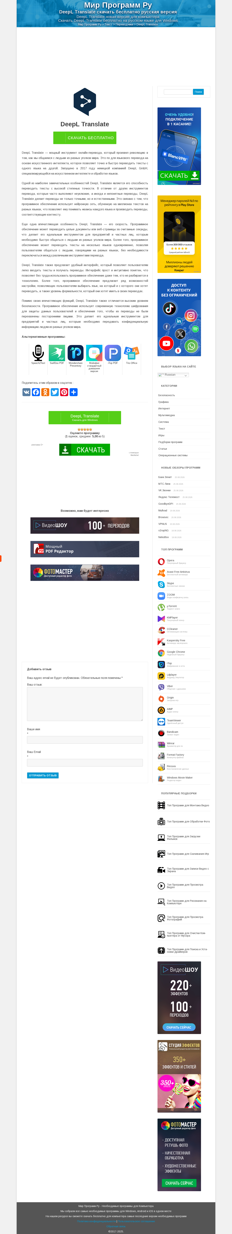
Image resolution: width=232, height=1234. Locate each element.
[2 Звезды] (81, 429)
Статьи (162, 448)
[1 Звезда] (79, 429)
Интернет (164, 408)
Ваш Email (34, 751)
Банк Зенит (165, 477)
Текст (161, 428)
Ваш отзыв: (35, 684)
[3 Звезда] (84, 429)
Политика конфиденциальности (96, 1221)
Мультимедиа (166, 415)
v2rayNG (163, 530)
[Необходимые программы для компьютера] (0, 558)
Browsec (163, 517)
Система (163, 421)
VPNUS (162, 523)
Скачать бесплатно (91, 138)
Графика (163, 402)
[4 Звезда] (87, 429)
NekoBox (163, 537)
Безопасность (166, 395)
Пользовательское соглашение (136, 1221)
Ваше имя (33, 729)
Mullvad (162, 510)
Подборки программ (170, 442)
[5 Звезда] (90, 429)
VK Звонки (164, 490)
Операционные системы (173, 455)
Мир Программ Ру (118, 5)
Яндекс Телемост (169, 497)
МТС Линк (164, 483)
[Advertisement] (116, 54)
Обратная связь (116, 1226)
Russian (169, 374)
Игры (161, 435)
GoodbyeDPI (165, 503)
